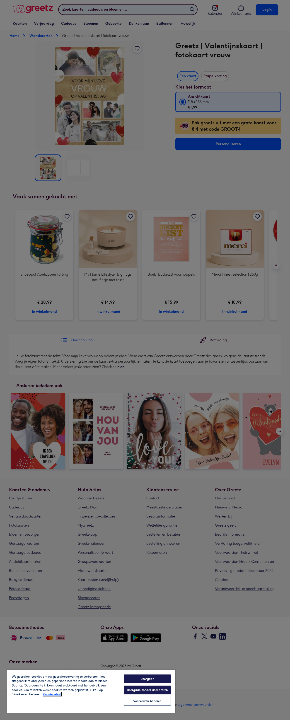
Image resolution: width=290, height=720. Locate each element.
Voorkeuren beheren (147, 701)
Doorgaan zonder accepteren (147, 690)
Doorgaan (147, 679)
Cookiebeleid (52, 694)
